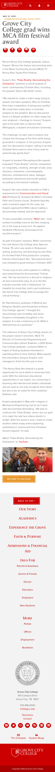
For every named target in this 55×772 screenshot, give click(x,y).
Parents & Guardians (27, 566)
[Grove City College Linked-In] (48, 725)
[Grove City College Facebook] (6, 725)
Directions (27, 715)
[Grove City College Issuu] (34, 725)
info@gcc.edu (27, 708)
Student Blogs (36, 738)
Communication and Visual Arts (22, 19)
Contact (27, 718)
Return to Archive (19, 479)
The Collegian (18, 738)
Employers (27, 597)
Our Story (27, 509)
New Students (27, 605)
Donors (27, 581)
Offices (27, 631)
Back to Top (26, 501)
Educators (27, 589)
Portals (27, 623)
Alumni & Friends (27, 573)
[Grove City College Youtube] (27, 725)
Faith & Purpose (27, 536)
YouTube (23, 441)
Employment (27, 639)
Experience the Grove (27, 527)
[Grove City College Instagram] (20, 725)
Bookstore (27, 647)
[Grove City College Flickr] (41, 725)
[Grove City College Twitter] (13, 725)
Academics (27, 518)
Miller (37, 218)
